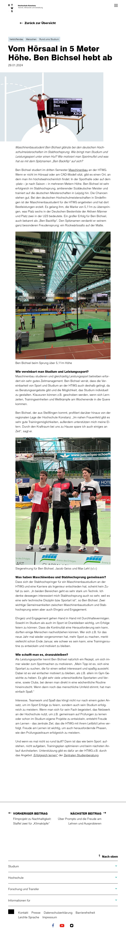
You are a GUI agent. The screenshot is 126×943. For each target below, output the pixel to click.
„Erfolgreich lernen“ (45, 755)
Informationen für (19, 900)
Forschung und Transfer (23, 889)
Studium (13, 866)
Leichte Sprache (28, 917)
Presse (36, 912)
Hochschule (16, 877)
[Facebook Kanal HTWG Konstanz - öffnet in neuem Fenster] (53, 926)
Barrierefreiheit (85, 912)
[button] (116, 5)
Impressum (49, 917)
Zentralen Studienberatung (81, 755)
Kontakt (23, 912)
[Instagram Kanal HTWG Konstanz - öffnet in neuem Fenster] (72, 926)
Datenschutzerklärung (58, 912)
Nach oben (110, 856)
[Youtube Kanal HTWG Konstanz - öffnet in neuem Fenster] (63, 926)
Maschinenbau (78, 170)
